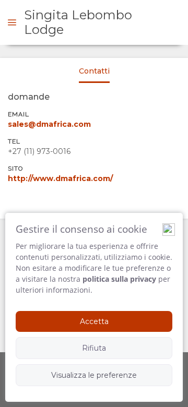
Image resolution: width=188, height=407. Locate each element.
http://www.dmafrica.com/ (60, 178)
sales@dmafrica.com (49, 124)
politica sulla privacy (119, 279)
